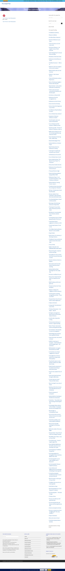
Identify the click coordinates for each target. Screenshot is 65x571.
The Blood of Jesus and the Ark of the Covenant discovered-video (55, 241)
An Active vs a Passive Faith (54, 95)
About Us (26, 538)
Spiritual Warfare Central (29, 550)
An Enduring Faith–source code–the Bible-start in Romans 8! (54, 460)
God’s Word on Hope (53, 486)
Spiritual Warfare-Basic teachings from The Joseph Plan (54, 270)
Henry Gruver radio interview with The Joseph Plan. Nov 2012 (55, 278)
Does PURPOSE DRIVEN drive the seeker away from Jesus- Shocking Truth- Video (55, 446)
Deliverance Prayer (28, 540)
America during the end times (55, 508)
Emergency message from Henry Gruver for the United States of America (55, 314)
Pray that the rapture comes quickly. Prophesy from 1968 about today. (55, 362)
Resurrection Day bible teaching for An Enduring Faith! (54, 425)
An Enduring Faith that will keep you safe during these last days (55, 504)
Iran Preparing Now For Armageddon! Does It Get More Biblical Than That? (55, 455)
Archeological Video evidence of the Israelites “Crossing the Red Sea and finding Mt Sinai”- (55, 407)
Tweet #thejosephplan (12, 18)
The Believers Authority (54, 32)
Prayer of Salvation (53, 515)
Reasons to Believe (53, 35)
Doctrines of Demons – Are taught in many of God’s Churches (54, 49)
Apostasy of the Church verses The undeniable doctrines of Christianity (55, 388)
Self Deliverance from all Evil (55, 154)
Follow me (6, 18)
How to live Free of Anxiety (54, 103)
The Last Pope (52, 244)
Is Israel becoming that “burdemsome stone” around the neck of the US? (55, 475)
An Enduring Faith (27, 544)
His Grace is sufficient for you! (55, 274)
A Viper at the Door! (53, 302)
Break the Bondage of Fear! (54, 140)
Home (26, 536)
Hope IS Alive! (52, 233)
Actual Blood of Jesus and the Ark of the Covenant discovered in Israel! (55, 256)
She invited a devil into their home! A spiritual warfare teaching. (54, 265)
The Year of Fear (52, 496)
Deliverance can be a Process (55, 101)
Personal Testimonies (28, 552)
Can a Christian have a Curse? (55, 157)
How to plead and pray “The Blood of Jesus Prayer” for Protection (54, 161)
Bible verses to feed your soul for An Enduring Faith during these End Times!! (55, 133)
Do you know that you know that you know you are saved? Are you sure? (55, 416)
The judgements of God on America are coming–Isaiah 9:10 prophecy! (54, 357)
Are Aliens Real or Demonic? (54, 37)
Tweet (4, 18)
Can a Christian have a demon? (55, 113)
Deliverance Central (28, 548)
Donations (26, 557)
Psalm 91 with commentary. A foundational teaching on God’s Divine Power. (55, 368)
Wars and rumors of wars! (54, 518)
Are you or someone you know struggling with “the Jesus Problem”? (55, 512)
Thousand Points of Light (54, 171)
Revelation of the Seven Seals (55, 56)
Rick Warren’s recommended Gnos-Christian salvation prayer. (55, 214)
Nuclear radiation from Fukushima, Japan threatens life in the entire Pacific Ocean (55, 195)
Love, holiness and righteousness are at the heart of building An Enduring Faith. (55, 469)
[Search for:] (55, 23)
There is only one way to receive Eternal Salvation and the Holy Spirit (55, 91)
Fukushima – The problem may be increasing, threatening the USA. (55, 401)
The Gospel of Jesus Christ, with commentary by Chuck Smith (54, 208)
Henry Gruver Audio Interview (55, 164)
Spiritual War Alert (28, 546)
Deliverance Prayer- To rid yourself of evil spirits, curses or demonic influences (55, 179)
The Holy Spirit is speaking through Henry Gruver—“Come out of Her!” (55, 295)
